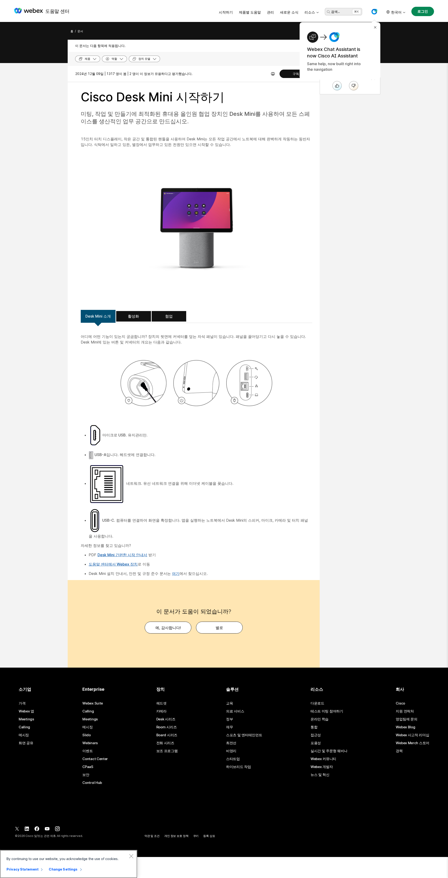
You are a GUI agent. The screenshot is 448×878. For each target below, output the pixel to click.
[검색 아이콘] (328, 12)
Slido (86, 735)
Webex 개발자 (322, 766)
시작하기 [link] (226, 12)
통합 (314, 727)
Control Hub (92, 782)
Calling (24, 727)
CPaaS (87, 766)
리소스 (309, 12)
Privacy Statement (22, 869)
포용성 (316, 743)
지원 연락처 (405, 711)
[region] (68, 864)
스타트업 (233, 759)
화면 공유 (26, 743)
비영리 (231, 751)
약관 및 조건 (152, 836)
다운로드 (317, 703)
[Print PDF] (273, 74)
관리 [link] (270, 12)
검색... (335, 12)
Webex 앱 (26, 711)
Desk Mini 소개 (98, 316)
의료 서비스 (235, 711)
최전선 (231, 743)
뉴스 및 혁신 (320, 774)
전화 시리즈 (165, 743)
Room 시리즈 (166, 727)
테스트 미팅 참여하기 (327, 711)
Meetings (26, 719)
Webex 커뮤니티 (323, 759)
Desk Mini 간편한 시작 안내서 (122, 554)
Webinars (90, 743)
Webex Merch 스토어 (412, 743)
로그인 (422, 11)
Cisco (400, 703)
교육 (229, 703)
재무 (229, 727)
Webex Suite (92, 703)
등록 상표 (209, 836)
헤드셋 (161, 703)
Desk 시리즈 (165, 719)
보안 (85, 774)
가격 (22, 703)
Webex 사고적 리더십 (412, 735)
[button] (374, 12)
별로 (219, 627)
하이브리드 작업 (238, 766)
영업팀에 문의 (406, 719)
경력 (399, 751)
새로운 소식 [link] (289, 12)
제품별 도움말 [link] (250, 12)
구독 (296, 74)
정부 (229, 719)
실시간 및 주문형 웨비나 (329, 751)
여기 (175, 573)
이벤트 (87, 751)
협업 (169, 316)
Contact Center (95, 759)
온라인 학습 (320, 719)
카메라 (161, 711)
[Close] (131, 856)
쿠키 (196, 836)
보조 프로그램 (167, 751)
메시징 (24, 735)
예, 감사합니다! (168, 627)
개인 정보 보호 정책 (176, 836)
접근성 (316, 735)
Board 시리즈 (166, 735)
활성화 (133, 316)
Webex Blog (405, 727)
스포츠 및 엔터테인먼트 (244, 735)
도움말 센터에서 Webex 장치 (113, 564)
